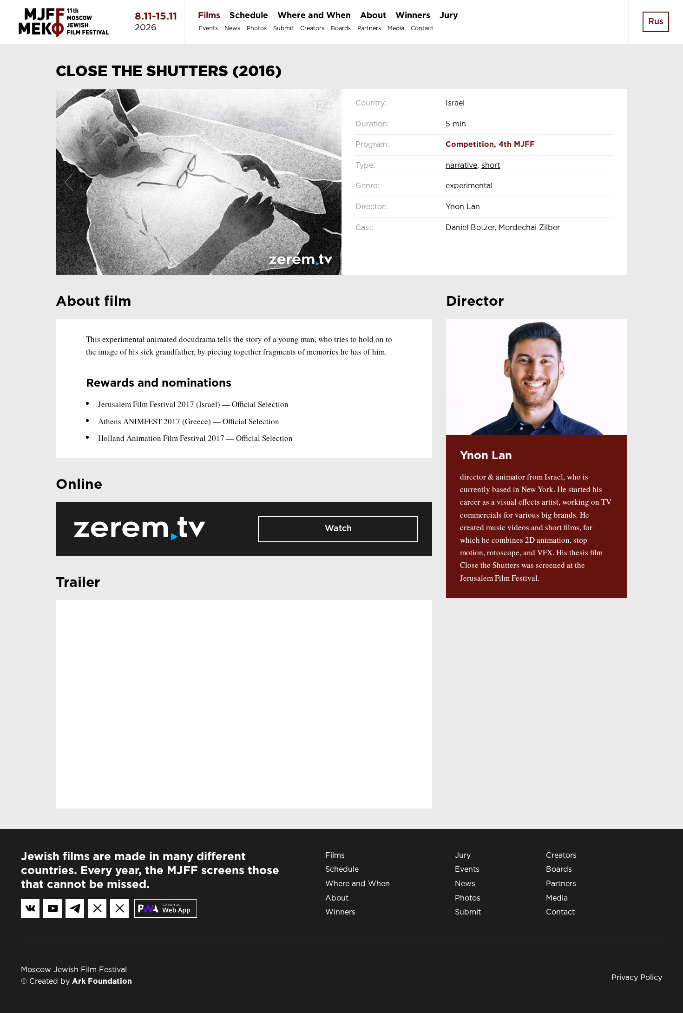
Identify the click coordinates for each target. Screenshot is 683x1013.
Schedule (249, 16)
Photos (257, 28)
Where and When (314, 16)
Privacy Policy (636, 977)
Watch (338, 529)
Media (395, 28)
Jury (449, 16)
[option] (199, 182)
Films (209, 16)
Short (490, 165)
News (232, 28)
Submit (283, 28)
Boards (341, 28)
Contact (422, 28)
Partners (369, 28)
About (373, 16)
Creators (312, 28)
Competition (470, 144)
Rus (655, 22)
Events (208, 28)
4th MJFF (517, 144)
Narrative (461, 165)
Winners (412, 16)
